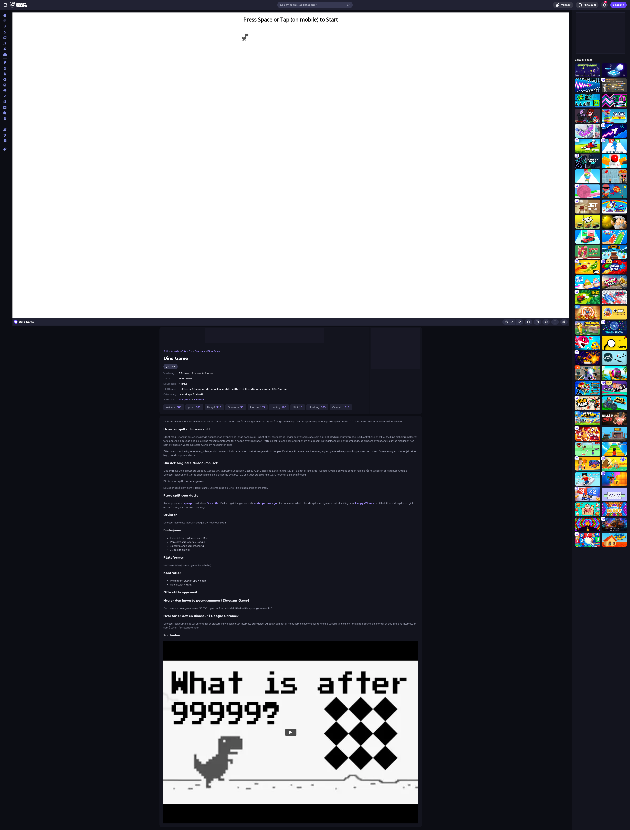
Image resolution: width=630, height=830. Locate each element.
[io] (5, 85)
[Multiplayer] (5, 49)
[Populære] (5, 32)
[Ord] (5, 107)
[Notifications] (604, 5)
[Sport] (5, 129)
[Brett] (5, 74)
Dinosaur (200, 351)
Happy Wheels (364, 503)
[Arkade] (5, 68)
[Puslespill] (5, 113)
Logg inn (618, 5)
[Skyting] (5, 124)
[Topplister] (5, 54)
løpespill (188, 503)
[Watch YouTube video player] (290, 732)
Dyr (191, 351)
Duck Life (213, 503)
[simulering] (5, 118)
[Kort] (5, 102)
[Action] (5, 62)
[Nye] (5, 26)
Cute (183, 351)
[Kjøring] (5, 90)
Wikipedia (184, 399)
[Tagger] (5, 149)
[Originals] (5, 43)
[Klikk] (5, 96)
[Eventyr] (5, 79)
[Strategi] (5, 135)
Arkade (175, 351)
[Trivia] (5, 141)
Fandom (199, 399)
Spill (166, 351)
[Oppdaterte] (5, 37)
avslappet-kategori (266, 503)
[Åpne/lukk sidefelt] (5, 5)
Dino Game (213, 351)
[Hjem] (5, 15)
